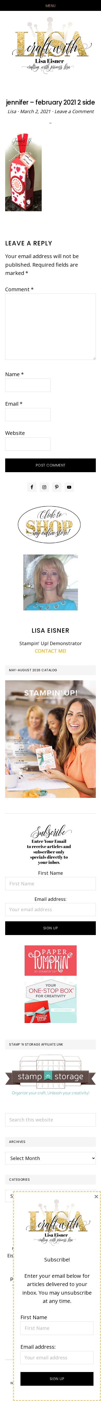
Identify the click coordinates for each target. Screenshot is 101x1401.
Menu (51, 5)
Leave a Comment (73, 111)
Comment (19, 289)
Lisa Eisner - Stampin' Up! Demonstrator (50, 46)
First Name (50, 873)
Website (15, 432)
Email (14, 403)
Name (14, 374)
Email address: (50, 899)
